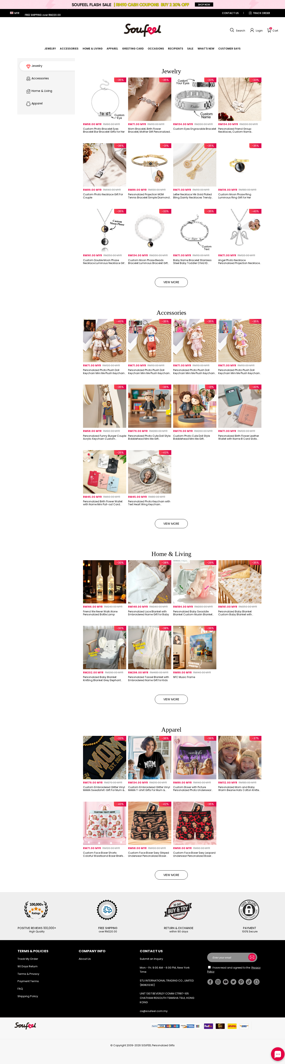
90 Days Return (28, 966)
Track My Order (28, 959)
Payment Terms (28, 981)
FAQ (20, 989)
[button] (237, 30)
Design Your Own (104, 137)
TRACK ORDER (261, 13)
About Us (85, 959)
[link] (50, 48)
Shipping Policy (28, 996)
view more (171, 282)
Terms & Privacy (28, 974)
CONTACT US (230, 13)
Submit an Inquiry (151, 959)
